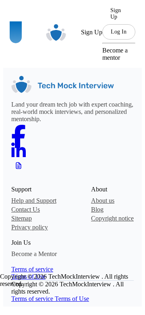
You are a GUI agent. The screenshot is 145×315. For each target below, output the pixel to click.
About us (102, 200)
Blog (97, 209)
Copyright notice (112, 218)
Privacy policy (29, 227)
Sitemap (21, 218)
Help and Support (33, 200)
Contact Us (25, 209)
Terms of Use (72, 298)
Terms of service (32, 269)
